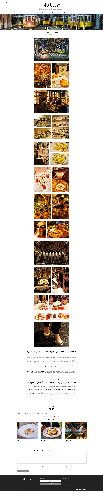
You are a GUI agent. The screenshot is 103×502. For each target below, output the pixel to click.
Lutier (59, 12)
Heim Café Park (44, 440)
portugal (33, 413)
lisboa (22, 413)
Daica (18, 440)
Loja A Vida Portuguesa (34, 375)
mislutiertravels (28, 413)
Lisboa (54, 416)
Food (47, 12)
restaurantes (38, 413)
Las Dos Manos (68, 440)
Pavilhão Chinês (34, 381)
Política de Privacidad (79, 489)
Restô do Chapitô (34, 389)
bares (19, 413)
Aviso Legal (85, 489)
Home (37, 12)
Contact (65, 12)
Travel (41, 12)
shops (43, 413)
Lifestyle (53, 12)
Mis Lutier (23, 489)
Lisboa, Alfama (30, 390)
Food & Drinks (49, 416)
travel (47, 413)
